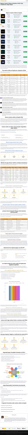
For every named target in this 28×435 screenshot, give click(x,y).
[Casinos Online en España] (3, 0)
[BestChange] (24, 428)
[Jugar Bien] (9, 428)
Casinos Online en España (16, 431)
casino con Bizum (14, 187)
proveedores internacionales (8, 311)
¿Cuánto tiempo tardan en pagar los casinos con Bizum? (7, 411)
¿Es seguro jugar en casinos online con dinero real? (6, 405)
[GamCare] (19, 428)
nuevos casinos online (6, 118)
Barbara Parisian (6, 416)
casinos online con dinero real (5, 129)
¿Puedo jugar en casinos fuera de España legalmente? (6, 407)
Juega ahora (25, 26)
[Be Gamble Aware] (14, 428)
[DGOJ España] (4, 428)
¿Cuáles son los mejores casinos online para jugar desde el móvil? (8, 409)
